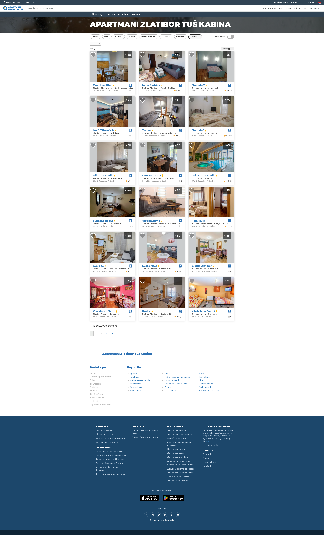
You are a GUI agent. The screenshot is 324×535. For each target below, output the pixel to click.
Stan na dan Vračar (176, 453)
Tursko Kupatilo (172, 380)
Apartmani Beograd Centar (180, 465)
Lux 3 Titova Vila (104, 130)
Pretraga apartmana (272, 8)
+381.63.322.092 (13, 2)
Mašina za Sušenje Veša (175, 383)
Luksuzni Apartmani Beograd (180, 469)
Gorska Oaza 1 (151, 175)
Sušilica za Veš (206, 383)
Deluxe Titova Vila (203, 175)
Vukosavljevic (151, 220)
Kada (201, 373)
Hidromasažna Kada (140, 380)
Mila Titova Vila (103, 175)
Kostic (146, 311)
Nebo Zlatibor (151, 84)
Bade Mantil (205, 387)
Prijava (311, 2)
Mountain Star (102, 84)
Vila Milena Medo (104, 311)
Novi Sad (206, 466)
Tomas (146, 130)
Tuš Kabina (204, 377)
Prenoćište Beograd (176, 438)
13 (106, 333)
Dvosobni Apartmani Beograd (110, 459)
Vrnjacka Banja (209, 462)
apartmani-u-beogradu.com (111, 442)
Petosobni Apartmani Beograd (110, 474)
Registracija (298, 2)
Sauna (167, 373)
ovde (208, 441)
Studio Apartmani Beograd (109, 451)
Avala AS (98, 265)
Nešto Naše (149, 265)
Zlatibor (206, 458)
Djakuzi (133, 373)
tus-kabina (94, 44)
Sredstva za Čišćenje (209, 390)
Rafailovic (198, 220)
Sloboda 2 (198, 84)
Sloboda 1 (198, 130)
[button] (297, 8)
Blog (288, 8)
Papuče (168, 387)
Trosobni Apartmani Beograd (110, 463)
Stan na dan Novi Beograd (179, 434)
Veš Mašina (135, 383)
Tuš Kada (134, 377)
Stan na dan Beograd (177, 430)
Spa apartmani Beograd (178, 461)
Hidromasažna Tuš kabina (177, 377)
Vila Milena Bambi (203, 311)
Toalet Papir (170, 390)
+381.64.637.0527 (29, 2)
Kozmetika (135, 390)
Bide (201, 380)
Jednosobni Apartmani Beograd (111, 455)
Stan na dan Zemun (176, 449)
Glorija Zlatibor (202, 265)
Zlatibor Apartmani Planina (145, 437)
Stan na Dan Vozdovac (177, 480)
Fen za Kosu (136, 387)
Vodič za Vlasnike (210, 445)
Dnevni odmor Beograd (178, 477)
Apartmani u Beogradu (163, 520)
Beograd (206, 454)
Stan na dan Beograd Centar (180, 473)
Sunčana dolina (103, 220)
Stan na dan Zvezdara (177, 457)
